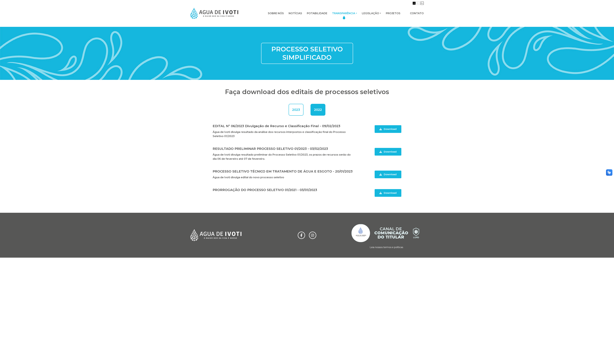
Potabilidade (317, 13)
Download (390, 128)
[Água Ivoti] (214, 13)
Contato (417, 13)
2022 (318, 110)
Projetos (393, 13)
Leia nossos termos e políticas (386, 247)
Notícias (295, 13)
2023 (296, 110)
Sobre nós (276, 13)
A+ (422, 3)
